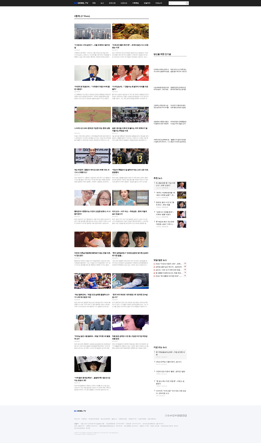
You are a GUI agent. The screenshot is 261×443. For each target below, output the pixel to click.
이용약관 (84, 419)
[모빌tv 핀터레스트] (169, 416)
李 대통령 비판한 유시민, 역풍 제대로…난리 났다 (169, 273)
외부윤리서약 (132, 419)
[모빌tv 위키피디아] (176, 416)
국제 (94, 3)
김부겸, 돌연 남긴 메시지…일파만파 (169, 267)
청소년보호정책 (105, 419)
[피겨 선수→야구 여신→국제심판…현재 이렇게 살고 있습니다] (130, 206)
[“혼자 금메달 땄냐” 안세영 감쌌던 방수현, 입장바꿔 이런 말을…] (130, 248)
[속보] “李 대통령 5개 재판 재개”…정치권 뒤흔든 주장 (169, 276)
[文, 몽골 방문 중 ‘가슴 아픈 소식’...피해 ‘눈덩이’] (170, 185)
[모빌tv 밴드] (178, 416)
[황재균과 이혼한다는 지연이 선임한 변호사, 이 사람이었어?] (92, 206)
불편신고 (114, 419)
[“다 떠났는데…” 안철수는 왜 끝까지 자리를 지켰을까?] (130, 81)
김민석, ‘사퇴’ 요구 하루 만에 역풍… (169, 270)
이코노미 (158, 3)
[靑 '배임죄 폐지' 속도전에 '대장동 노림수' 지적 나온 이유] (170, 224)
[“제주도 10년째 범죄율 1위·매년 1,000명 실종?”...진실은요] (170, 195)
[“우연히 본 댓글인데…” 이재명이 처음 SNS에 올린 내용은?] (92, 81)
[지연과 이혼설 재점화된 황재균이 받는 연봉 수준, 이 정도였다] (92, 248)
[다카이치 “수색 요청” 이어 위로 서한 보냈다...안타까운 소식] (170, 393)
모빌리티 (147, 3)
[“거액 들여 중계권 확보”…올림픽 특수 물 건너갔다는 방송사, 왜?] (92, 373)
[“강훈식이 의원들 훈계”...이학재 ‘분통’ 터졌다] (170, 214)
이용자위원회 (142, 419)
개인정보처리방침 (93, 419)
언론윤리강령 (123, 419)
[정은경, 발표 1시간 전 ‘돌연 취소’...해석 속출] (170, 205)
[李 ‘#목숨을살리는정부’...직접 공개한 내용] (170, 354)
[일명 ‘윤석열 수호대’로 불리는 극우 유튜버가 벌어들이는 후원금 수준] (130, 123)
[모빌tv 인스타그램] (166, 416)
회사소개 (77, 419)
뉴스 (102, 3)
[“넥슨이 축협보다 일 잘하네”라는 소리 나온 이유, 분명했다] (130, 165)
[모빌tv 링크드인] (183, 416)
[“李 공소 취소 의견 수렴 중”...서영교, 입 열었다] (170, 383)
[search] (187, 3)
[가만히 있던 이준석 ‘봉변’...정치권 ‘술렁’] (170, 374)
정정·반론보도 (152, 419)
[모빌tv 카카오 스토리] (181, 416)
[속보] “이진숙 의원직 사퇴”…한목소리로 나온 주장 (169, 264)
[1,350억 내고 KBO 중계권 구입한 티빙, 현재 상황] (92, 123)
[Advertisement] (170, 161)
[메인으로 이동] (81, 3)
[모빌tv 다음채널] (173, 416)
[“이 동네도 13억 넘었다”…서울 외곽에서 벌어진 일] (92, 40)
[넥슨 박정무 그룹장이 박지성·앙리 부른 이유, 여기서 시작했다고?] (92, 165)
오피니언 (112, 3)
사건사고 (124, 3)
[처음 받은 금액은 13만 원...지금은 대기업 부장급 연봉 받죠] (130, 331)
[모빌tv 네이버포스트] (186, 416)
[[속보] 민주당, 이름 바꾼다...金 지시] (170, 364)
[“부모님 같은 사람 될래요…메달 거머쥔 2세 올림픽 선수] (92, 331)
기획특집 (135, 3)
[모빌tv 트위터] (171, 416)
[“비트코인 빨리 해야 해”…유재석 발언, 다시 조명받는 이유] (130, 40)
